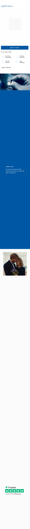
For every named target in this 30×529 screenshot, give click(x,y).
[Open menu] (28, 6)
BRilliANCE (7, 6)
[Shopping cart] (25, 6)
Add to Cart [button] (14, 47)
